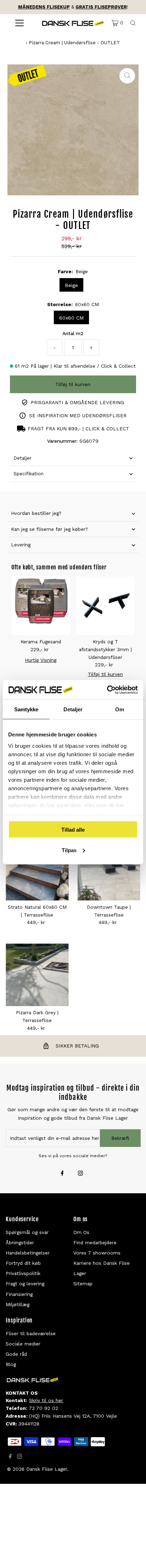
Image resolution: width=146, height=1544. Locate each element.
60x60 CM (71, 318)
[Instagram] (80, 1173)
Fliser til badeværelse (31, 1333)
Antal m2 (72, 333)
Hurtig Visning (40, 660)
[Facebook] (62, 1173)
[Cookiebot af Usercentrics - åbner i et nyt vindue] (107, 689)
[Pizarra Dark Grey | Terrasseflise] (37, 974)
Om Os (81, 1232)
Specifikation (28, 473)
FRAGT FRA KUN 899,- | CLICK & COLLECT (78, 428)
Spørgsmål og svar (27, 1232)
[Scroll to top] (132, 1530)
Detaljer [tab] (73, 709)
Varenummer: (62, 441)
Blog (11, 1364)
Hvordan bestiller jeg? (36, 513)
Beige (71, 285)
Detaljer (22, 458)
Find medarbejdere (95, 1242)
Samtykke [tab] (26, 709)
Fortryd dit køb (23, 1263)
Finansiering (19, 1294)
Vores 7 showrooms (96, 1253)
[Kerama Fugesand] (40, 605)
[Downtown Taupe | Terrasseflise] (109, 869)
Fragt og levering (25, 1283)
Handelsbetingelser (28, 1253)
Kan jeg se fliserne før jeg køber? (49, 529)
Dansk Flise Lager (46, 1469)
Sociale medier (23, 1344)
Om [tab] (119, 709)
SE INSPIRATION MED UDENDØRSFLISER (78, 415)
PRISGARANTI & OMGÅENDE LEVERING (77, 402)
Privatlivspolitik (23, 1273)
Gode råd (16, 1354)
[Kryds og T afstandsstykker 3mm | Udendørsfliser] (105, 605)
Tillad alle (73, 830)
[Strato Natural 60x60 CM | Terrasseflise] (37, 869)
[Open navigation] (19, 23)
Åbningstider (20, 1242)
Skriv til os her (46, 1400)
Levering (20, 544)
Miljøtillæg (17, 1304)
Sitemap (82, 1283)
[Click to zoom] (127, 76)
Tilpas (69, 850)
